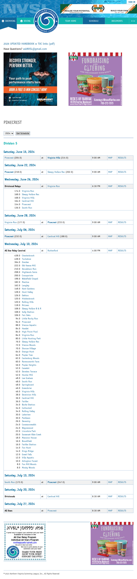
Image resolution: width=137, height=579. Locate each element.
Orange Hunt (28, 351)
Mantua (25, 282)
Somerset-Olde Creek (31, 434)
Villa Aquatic (28, 457)
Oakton (25, 295)
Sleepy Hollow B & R (31, 308)
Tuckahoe (26, 259)
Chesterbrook (28, 255)
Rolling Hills (28, 302)
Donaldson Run (29, 269)
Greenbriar (27, 388)
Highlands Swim (29, 272)
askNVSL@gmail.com (35, 48)
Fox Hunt (26, 447)
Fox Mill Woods (29, 464)
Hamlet (25, 328)
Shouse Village (29, 348)
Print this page (114, 1)
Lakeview (26, 414)
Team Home (70, 21)
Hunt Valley (27, 292)
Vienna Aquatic (29, 325)
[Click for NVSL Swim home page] (28, 8)
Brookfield (27, 441)
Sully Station (28, 312)
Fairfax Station (29, 444)
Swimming (10, 21)
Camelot (25, 368)
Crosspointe (27, 275)
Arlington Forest (30, 461)
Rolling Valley (28, 411)
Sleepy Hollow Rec (56, 172)
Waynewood (27, 428)
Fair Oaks (26, 315)
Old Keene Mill (28, 265)
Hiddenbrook (28, 298)
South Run (27, 208)
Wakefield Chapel (30, 278)
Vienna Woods (28, 345)
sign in (131, 2)
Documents (117, 21)
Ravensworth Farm (30, 361)
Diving (27, 21)
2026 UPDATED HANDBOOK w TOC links (29, 43)
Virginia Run (54, 186)
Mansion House (29, 438)
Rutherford (53, 250)
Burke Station (28, 404)
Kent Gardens (28, 288)
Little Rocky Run (30, 318)
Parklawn (26, 418)
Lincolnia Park (29, 431)
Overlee (25, 262)
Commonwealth (29, 424)
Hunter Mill (27, 375)
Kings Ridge (28, 451)
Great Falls (27, 454)
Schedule (93, 21)
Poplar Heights (29, 365)
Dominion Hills (29, 394)
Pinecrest (9, 158)
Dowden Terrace (29, 371)
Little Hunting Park (31, 338)
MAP (110, 158)
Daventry (26, 421)
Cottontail (27, 408)
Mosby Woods (28, 467)
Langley (25, 285)
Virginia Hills (28, 198)
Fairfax (25, 401)
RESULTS (122, 158)
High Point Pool (30, 332)
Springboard (28, 385)
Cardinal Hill (28, 201)
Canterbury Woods (30, 358)
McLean (25, 305)
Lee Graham (27, 378)
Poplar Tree (27, 355)
